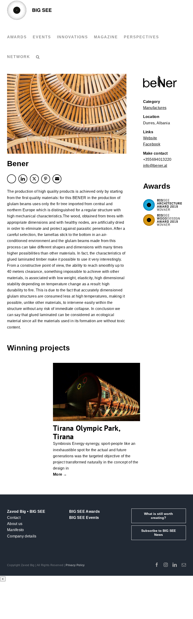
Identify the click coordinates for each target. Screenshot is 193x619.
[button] (38, 57)
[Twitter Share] (34, 178)
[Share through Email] (56, 178)
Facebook (151, 144)
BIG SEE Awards (84, 511)
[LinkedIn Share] (22, 178)
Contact (13, 518)
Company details (21, 536)
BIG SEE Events (84, 518)
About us (14, 524)
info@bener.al (155, 166)
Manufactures (155, 108)
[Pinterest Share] (45, 178)
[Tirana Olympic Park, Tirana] (96, 392)
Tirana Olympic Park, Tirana (86, 432)
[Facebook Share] (11, 178)
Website (150, 138)
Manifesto (15, 530)
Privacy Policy (75, 565)
